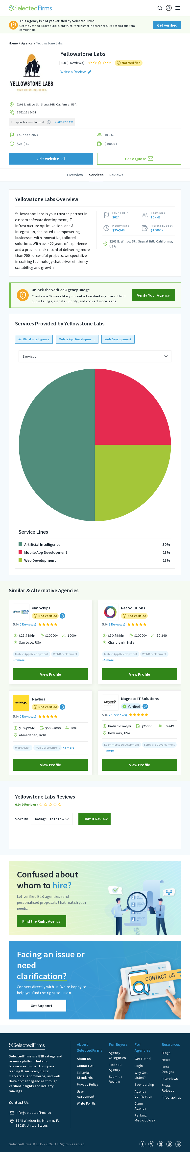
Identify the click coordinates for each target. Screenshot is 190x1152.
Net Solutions (133, 607)
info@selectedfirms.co (33, 1112)
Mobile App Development (77, 339)
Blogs (166, 1052)
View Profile (50, 674)
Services (96, 174)
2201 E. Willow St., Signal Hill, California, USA (46, 104)
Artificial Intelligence (33, 339)
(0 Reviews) (27, 624)
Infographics (171, 1097)
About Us (84, 1058)
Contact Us (85, 1065)
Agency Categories (117, 1055)
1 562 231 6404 (26, 112)
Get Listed (143, 1058)
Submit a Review (115, 1079)
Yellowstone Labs (49, 43)
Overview (75, 174)
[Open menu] (176, 8)
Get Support (42, 1005)
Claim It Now (64, 122)
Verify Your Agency (153, 295)
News (166, 1059)
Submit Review (94, 818)
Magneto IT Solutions (140, 698)
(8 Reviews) (116, 624)
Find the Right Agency (41, 921)
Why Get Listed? (141, 1075)
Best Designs (168, 1069)
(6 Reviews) (27, 716)
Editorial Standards (85, 1075)
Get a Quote (135, 158)
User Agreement (85, 1094)
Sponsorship (144, 1084)
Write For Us (86, 1103)
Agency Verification (143, 1094)
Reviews (116, 174)
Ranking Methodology (145, 1117)
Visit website (47, 158)
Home (13, 43)
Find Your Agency (116, 1067)
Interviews (170, 1078)
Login (139, 1065)
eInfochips (41, 607)
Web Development (118, 339)
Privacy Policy (87, 1084)
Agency (27, 43)
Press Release (168, 1088)
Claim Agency (140, 1106)
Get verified (167, 25)
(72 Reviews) (117, 715)
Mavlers (38, 699)
